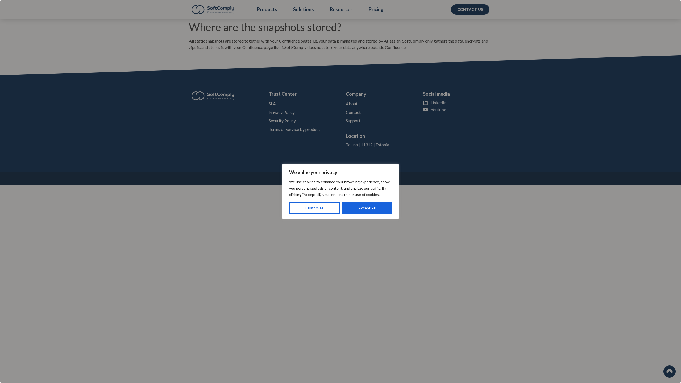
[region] (340, 191)
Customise (314, 208)
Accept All (367, 208)
